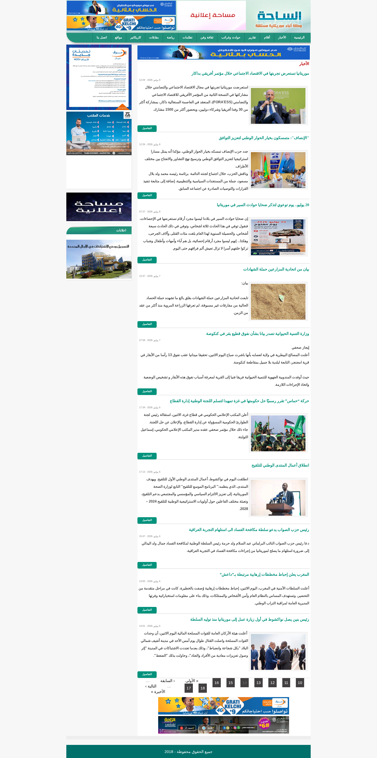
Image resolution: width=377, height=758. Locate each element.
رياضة (171, 37)
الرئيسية (299, 37)
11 (286, 682)
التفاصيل (147, 128)
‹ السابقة (167, 681)
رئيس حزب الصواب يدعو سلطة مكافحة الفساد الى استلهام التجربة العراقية (249, 529)
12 (272, 682)
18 (202, 688)
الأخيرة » (158, 691)
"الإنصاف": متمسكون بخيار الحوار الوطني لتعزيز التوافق (264, 138)
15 (230, 682)
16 (216, 682)
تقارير (252, 37)
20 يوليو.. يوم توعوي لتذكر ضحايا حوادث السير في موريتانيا (263, 205)
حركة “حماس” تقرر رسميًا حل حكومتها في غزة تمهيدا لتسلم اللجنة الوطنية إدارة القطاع (239, 401)
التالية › (150, 686)
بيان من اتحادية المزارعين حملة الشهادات (276, 269)
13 (258, 682)
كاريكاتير (135, 37)
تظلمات (187, 37)
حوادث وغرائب (230, 37)
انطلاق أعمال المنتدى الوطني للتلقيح (280, 465)
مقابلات (154, 37)
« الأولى (191, 681)
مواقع (118, 37)
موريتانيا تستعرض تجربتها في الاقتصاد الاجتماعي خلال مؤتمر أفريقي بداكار (250, 73)
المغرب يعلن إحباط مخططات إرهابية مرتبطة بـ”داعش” (264, 574)
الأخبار (282, 37)
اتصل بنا (102, 37)
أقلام (267, 37)
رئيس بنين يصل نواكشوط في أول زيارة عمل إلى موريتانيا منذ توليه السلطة (249, 619)
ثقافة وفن (206, 37)
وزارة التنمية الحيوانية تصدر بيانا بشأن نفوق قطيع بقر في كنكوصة (257, 333)
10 (300, 682)
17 (189, 688)
